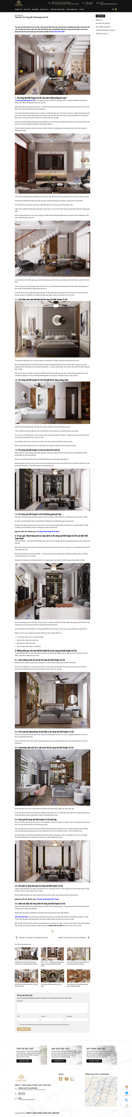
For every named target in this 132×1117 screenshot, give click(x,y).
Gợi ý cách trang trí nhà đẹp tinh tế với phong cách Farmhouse (78, 963)
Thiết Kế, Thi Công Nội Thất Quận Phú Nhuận (72, 937)
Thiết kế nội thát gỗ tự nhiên (105, 30)
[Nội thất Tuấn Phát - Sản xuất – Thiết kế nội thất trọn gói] (20, 3)
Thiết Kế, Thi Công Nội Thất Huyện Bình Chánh (33, 937)
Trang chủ (18, 9)
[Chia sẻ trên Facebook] (52, 931)
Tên (18, 1016)
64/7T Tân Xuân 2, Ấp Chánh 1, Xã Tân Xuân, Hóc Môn (65, 4)
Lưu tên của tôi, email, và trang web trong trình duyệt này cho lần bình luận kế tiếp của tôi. (44, 1024)
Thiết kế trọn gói (101, 33)
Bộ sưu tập (43, 9)
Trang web (69, 1016)
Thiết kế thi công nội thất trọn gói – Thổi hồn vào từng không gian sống (26, 963)
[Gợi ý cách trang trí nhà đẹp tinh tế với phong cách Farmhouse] (78, 953)
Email (43, 1016)
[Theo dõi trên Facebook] (116, 9)
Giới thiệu (27, 9)
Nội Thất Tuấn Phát (57, 32)
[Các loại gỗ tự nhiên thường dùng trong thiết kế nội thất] (78, 976)
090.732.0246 (89, 4)
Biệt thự (98, 20)
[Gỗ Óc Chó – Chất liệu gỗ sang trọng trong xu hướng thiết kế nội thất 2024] (52, 953)
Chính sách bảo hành (57, 9)
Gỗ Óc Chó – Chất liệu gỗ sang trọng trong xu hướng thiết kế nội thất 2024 (52, 964)
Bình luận (20, 1001)
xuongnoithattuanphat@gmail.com (108, 4)
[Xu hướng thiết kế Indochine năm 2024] (52, 976)
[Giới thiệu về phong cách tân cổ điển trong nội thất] (26, 976)
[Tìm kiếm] (113, 9)
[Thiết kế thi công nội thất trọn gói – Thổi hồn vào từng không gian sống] (26, 953)
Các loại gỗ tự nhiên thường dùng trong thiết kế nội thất (77, 985)
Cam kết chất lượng (102, 23)
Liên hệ (81, 9)
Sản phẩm (35, 9)
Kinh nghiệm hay (71, 9)
